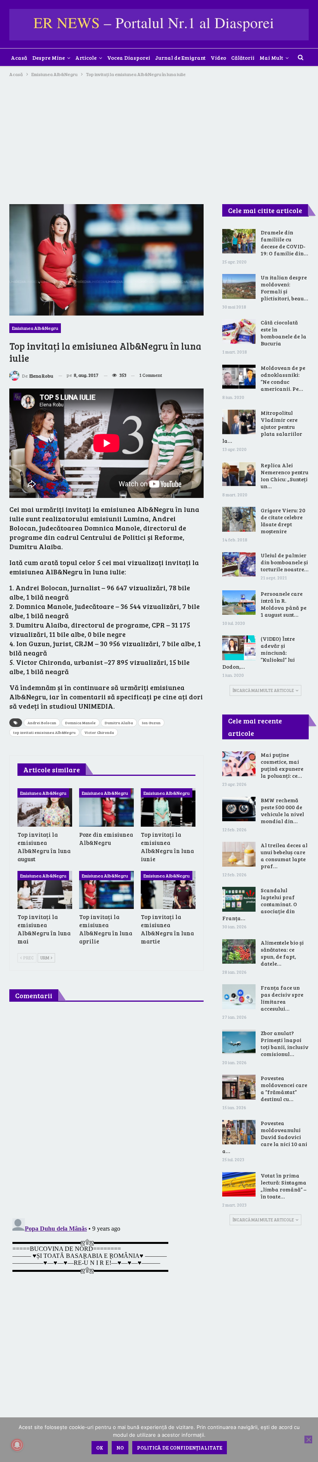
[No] (308, 1439)
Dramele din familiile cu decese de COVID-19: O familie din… (284, 243)
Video (218, 57)
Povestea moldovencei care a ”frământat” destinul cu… (284, 1088)
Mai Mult (271, 57)
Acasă (19, 57)
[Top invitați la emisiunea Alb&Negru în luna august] (44, 807)
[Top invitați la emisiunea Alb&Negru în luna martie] (168, 890)
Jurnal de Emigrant (180, 57)
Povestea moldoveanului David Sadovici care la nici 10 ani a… (264, 1137)
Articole (86, 57)
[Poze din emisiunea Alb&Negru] (106, 807)
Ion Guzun (151, 722)
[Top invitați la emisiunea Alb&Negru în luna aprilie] (106, 890)
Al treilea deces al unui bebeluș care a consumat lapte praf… (284, 855)
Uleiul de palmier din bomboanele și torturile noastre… (284, 562)
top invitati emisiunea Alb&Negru (44, 732)
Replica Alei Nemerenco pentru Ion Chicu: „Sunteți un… (284, 475)
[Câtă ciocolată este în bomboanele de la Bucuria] (239, 331)
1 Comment (150, 375)
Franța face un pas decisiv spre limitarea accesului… (282, 998)
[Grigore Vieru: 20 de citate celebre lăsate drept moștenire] (239, 519)
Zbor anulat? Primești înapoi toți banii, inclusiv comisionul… (284, 1043)
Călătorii (242, 57)
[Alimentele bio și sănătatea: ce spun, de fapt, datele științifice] (239, 951)
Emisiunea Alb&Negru (35, 328)
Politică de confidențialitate (179, 1447)
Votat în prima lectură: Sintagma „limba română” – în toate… (283, 1186)
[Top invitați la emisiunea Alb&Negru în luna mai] (44, 890)
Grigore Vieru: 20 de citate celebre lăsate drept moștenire (283, 520)
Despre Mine (48, 57)
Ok (99, 1447)
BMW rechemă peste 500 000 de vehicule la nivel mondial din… (282, 810)
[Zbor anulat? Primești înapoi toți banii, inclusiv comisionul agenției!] (239, 1042)
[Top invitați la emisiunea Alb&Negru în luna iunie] (168, 807)
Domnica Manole (80, 722)
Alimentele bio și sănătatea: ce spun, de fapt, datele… (282, 953)
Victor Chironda (99, 732)
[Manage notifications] (17, 1445)
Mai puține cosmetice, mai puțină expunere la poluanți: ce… (282, 765)
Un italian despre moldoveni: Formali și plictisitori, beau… (284, 288)
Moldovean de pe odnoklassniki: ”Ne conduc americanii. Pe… (283, 378)
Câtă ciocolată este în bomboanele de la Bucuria (283, 333)
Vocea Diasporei (128, 57)
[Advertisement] (159, 136)
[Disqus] (106, 1111)
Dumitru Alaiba (119, 722)
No (120, 1447)
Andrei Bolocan (42, 722)
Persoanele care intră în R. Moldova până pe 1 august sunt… (283, 604)
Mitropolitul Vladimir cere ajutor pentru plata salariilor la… (262, 426)
